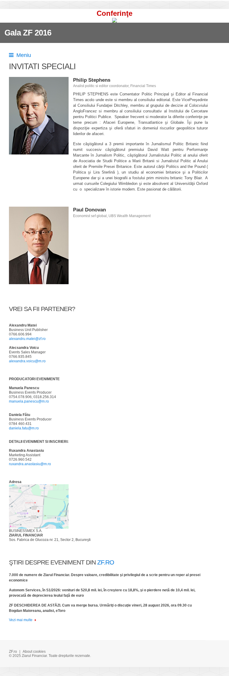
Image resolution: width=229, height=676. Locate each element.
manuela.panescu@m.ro (29, 401)
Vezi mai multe (21, 620)
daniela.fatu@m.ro (24, 428)
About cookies (34, 651)
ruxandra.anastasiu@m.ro (30, 464)
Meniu (22, 55)
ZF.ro (13, 651)
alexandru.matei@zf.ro (27, 339)
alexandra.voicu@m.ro (27, 361)
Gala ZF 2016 (27, 32)
